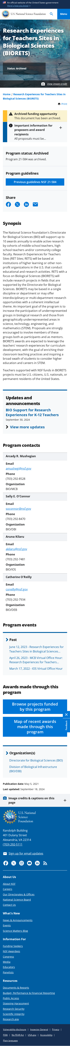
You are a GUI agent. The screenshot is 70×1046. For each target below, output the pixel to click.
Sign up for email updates (26, 853)
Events (7, 925)
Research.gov (11, 1019)
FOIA (5, 1034)
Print (64, 104)
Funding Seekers (13, 946)
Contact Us (9, 905)
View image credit (57, 84)
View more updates (27, 426)
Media (6, 962)
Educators (9, 967)
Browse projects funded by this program (35, 706)
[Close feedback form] (66, 714)
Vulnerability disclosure (14, 1029)
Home (6, 94)
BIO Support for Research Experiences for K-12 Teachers (32, 412)
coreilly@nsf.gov (17, 589)
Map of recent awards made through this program (35, 727)
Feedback (66, 725)
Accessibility (46, 1034)
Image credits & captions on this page (31, 800)
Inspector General (39, 1029)
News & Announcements (17, 920)
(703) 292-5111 (12, 844)
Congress (8, 956)
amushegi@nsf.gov (18, 468)
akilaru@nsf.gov (16, 549)
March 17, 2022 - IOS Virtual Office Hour (36, 669)
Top (63, 770)
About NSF (9, 884)
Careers (7, 889)
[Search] (51, 14)
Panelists (8, 972)
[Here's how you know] (35, 4)
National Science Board (17, 899)
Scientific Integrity (13, 1014)
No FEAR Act (18, 1034)
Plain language (10, 1040)
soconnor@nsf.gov (18, 509)
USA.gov (32, 1034)
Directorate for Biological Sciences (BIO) (36, 760)
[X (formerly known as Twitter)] (14, 863)
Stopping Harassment (16, 1003)
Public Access (11, 998)
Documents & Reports (16, 987)
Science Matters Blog (15, 931)
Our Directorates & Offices (18, 894)
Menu (63, 14)
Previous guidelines (35, 182)
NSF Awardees (11, 951)
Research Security (13, 1008)
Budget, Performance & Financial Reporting (29, 993)
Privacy (55, 1029)
